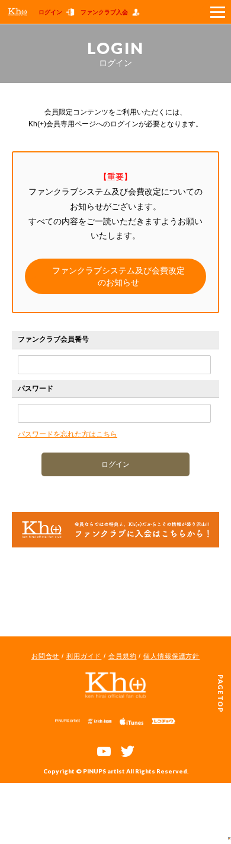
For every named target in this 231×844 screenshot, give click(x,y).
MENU (208, 12)
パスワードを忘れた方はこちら (67, 434)
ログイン (50, 12)
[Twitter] (127, 750)
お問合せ (45, 656)
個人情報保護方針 (171, 656)
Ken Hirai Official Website (18, 12)
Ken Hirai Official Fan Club (115, 685)
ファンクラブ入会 (104, 12)
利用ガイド (83, 656)
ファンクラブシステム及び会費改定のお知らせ (118, 276)
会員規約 (122, 656)
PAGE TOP (220, 693)
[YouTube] (104, 750)
